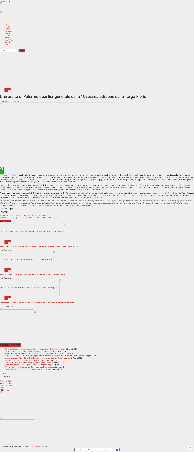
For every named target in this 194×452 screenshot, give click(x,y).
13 (12, 381)
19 (10, 383)
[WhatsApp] (97, 172)
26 (10, 385)
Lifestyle (7, 42)
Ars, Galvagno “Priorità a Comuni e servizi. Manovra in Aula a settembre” (26, 259)
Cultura (7, 33)
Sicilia (6, 91)
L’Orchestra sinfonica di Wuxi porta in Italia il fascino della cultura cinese (29, 367)
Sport (6, 44)
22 (3, 385)
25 (8, 385)
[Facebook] (97, 168)
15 (3, 383)
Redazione (4, 101)
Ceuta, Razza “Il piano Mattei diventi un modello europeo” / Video (27, 369)
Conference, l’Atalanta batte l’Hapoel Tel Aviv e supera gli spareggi (27, 365)
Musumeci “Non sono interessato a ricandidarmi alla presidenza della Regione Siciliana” (31, 231)
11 (8, 381)
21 (1, 385)
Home (6, 24)
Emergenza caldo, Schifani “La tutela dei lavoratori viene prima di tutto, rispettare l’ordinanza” (37, 358)
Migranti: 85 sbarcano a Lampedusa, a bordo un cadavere (23, 215)
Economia (8, 31)
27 (12, 385)
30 (4, 388)
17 (6, 383)
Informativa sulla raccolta (83, 449)
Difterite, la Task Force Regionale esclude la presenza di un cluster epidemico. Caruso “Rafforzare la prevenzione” (44, 356)
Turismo (7, 38)
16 (4, 383)
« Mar (2, 390)
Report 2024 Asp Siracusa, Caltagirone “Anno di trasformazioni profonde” (29, 217)
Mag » (8, 390)
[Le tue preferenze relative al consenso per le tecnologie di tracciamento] (190, 448)
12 (10, 381)
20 (12, 383)
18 (8, 383)
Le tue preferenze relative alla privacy (102, 449)
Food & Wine (8, 40)
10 (6, 381)
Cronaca (7, 26)
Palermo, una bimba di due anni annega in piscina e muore (25, 360)
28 (1, 388)
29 (3, 388)
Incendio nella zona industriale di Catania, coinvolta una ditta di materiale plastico (29, 287)
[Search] (0, 48)
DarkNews (35, 446)
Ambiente (8, 35)
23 (4, 385)
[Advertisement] (41, 16)
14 (1, 383)
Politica (7, 29)
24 (6, 385)
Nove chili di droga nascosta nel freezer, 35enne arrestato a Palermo (28, 362)
